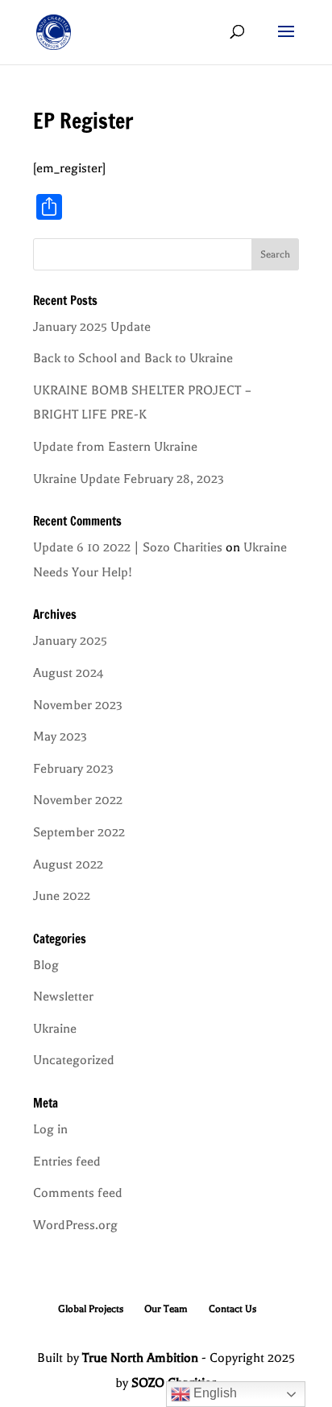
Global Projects (90, 1308)
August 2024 (68, 673)
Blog (46, 965)
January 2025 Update (92, 327)
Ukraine (55, 1028)
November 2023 (77, 705)
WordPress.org (75, 1225)
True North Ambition (140, 1358)
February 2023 (73, 768)
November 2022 (77, 800)
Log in (50, 1129)
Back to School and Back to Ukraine (133, 358)
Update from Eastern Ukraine (115, 446)
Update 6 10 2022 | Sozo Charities (127, 547)
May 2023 (60, 736)
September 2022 (79, 832)
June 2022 (61, 896)
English (213, 1393)
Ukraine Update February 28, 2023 (128, 479)
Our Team (166, 1308)
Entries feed (67, 1161)
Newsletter (63, 996)
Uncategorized (73, 1060)
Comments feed (77, 1193)
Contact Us (232, 1308)
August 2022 (68, 864)
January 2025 (70, 640)
